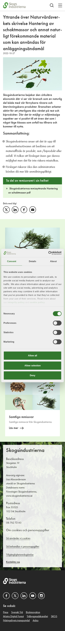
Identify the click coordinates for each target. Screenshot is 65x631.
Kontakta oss (13, 562)
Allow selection (32, 365)
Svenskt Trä (17, 612)
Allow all (32, 355)
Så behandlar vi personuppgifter (22, 546)
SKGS (54, 616)
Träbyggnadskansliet (37, 616)
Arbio (35, 620)
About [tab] (53, 261)
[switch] (57, 323)
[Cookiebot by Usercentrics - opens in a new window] (48, 253)
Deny (32, 375)
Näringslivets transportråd (16, 620)
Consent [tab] (11, 261)
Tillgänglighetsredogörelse (20, 554)
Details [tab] (32, 261)
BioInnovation (33, 612)
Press (5, 612)
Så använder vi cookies (18, 538)
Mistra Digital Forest (13, 616)
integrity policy (16, 302)
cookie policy (37, 302)
